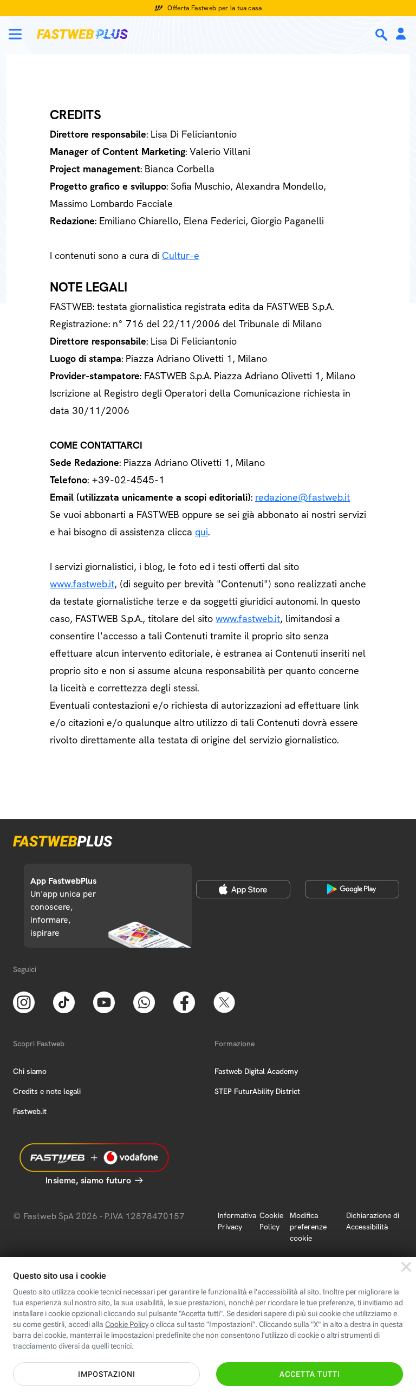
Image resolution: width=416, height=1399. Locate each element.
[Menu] (15, 34)
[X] (224, 1001)
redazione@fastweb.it (302, 497)
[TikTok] (64, 1001)
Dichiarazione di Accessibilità (372, 1221)
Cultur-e (180, 255)
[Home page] (82, 34)
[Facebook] (184, 1001)
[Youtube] (104, 1001)
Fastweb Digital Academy (256, 1071)
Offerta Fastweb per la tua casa (214, 8)
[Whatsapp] (144, 1001)
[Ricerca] (382, 34)
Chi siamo (30, 1071)
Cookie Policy (271, 1221)
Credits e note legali (47, 1091)
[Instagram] (24, 1001)
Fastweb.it (30, 1111)
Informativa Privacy (237, 1221)
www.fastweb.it (82, 584)
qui (201, 532)
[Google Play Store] (352, 889)
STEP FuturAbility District (257, 1091)
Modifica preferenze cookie (308, 1226)
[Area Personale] (401, 34)
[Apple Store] (243, 889)
